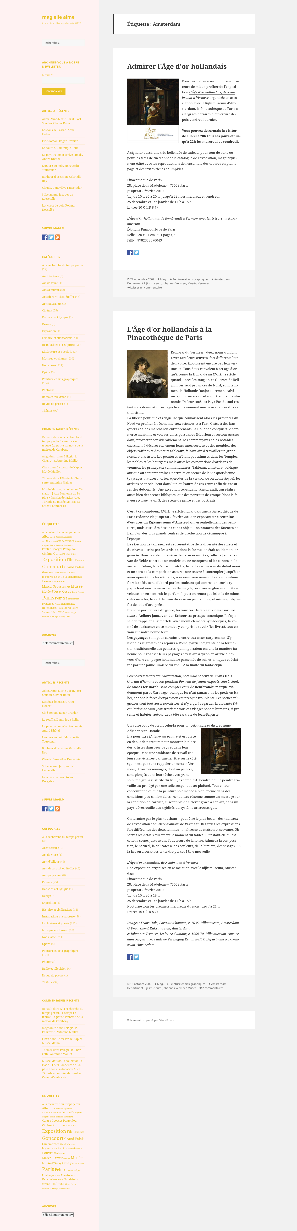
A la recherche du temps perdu (62, 265)
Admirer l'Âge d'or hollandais (177, 66)
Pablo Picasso (78, 592)
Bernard (59, 545)
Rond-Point (71, 607)
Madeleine (59, 581)
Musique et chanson (55, 358)
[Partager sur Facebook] (130, 252)
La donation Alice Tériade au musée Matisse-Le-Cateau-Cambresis (61, 502)
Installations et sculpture (58, 345)
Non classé (49, 365)
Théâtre (47, 411)
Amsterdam (222, 279)
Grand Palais (74, 567)
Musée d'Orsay (52, 591)
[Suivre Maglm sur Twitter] (51, 237)
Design (46, 324)
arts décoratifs (65, 541)
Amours (59, 537)
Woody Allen (64, 616)
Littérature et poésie (55, 352)
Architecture (50, 276)
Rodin (61, 607)
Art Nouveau (49, 541)
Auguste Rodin (48, 545)
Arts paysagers (52, 303)
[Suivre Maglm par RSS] (57, 237)
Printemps (48, 603)
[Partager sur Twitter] (136, 252)
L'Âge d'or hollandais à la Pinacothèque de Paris (169, 333)
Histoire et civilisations (57, 338)
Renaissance (68, 603)
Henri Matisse (67, 572)
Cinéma (47, 310)
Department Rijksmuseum (144, 283)
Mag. (163, 279)
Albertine (48, 536)
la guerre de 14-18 (53, 576)
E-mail (47, 75)
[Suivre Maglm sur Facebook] (45, 237)
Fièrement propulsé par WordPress (150, 1020)
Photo (46, 390)
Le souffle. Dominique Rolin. (60, 148)
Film (71, 559)
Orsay (67, 591)
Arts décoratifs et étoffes (58, 297)
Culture (59, 553)
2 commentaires (212, 988)
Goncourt (53, 566)
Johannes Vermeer (174, 283)
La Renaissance (73, 576)
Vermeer (203, 283)
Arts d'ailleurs (51, 290)
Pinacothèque (74, 598)
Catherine (68, 545)
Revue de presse (53, 404)
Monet (66, 586)
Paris (48, 597)
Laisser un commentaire (146, 287)
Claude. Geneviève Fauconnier (62, 188)
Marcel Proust (52, 586)
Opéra (46, 372)
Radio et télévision (54, 397)
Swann (46, 612)
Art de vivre (50, 283)
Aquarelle (67, 536)
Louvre (47, 581)
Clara (45, 467)
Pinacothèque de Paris (144, 180)
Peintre (61, 598)
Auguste (78, 541)
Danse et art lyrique (55, 317)
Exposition (49, 331)
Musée (77, 586)
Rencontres (49, 608)
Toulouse (57, 612)
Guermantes (50, 572)
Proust (57, 604)
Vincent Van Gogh (50, 616)
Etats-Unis (70, 553)
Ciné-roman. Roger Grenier (60, 141)
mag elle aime (58, 17)
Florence (79, 560)
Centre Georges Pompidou (59, 549)
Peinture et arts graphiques (60, 379)
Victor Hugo (70, 612)
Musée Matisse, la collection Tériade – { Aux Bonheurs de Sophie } (62, 493)
